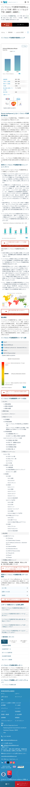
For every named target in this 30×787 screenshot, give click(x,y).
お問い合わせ (4, 696)
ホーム (2, 693)
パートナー (18, 708)
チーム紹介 (18, 705)
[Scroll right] (28, 32)
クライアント (4, 708)
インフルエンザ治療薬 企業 (9, 684)
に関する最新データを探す (23, 641)
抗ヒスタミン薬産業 (7, 659)
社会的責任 (18, 711)
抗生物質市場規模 (6, 656)
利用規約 (17, 717)
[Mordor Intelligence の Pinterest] (11, 762)
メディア (3, 711)
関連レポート (4, 641)
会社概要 (3, 705)
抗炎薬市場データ (6, 649)
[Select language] (25, 2)
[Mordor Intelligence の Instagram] (14, 762)
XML (2, 699)
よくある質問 (18, 714)
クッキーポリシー (19, 720)
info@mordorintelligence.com (10, 740)
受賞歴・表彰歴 (5, 714)
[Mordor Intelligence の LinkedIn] (2, 762)
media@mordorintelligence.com (11, 745)
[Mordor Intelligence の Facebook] (5, 762)
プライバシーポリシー (6, 720)
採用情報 (3, 717)
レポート (17, 693)
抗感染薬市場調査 (6, 645)
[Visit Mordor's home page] (5, 2)
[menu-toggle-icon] (2, 2)
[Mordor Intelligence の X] (8, 762)
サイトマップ (18, 696)
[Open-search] (28, 2)
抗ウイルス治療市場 (7, 652)
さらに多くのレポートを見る (13, 641)
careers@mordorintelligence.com (9, 756)
